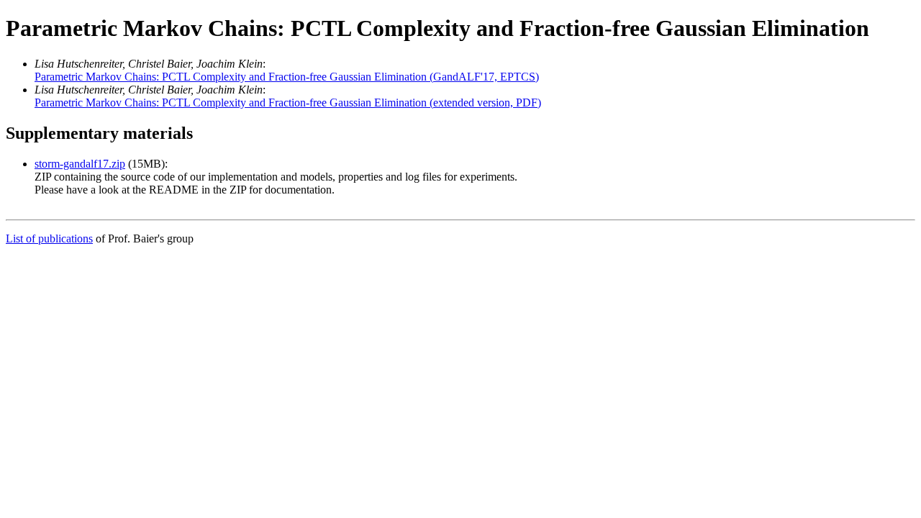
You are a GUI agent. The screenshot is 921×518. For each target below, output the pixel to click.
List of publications (49, 238)
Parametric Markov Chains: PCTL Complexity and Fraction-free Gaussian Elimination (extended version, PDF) (288, 102)
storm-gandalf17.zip (80, 164)
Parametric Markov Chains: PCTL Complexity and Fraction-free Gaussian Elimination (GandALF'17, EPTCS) (287, 77)
